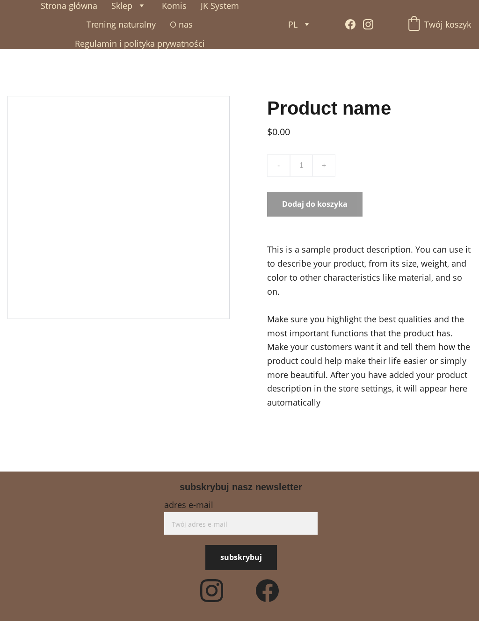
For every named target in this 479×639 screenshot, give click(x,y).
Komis (174, 5)
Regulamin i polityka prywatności (140, 43)
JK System (220, 5)
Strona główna (69, 5)
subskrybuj (241, 557)
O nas (181, 24)
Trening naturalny (121, 24)
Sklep (121, 5)
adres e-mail (188, 504)
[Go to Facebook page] (354, 24)
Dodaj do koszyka (315, 204)
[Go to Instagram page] (368, 24)
